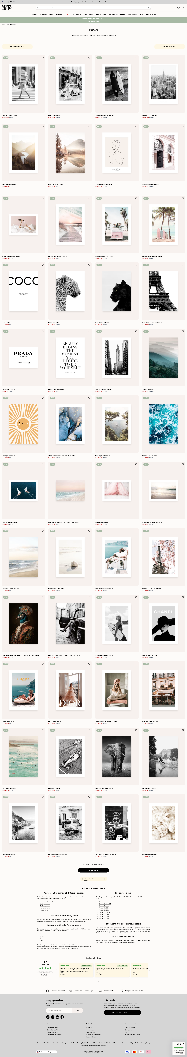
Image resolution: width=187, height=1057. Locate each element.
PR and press (90, 1030)
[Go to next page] (105, 879)
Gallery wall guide (52, 1028)
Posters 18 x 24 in (104, 910)
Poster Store (5, 24)
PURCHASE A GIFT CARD (124, 1012)
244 (101, 879)
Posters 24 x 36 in (104, 916)
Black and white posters (47, 902)
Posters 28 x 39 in (104, 918)
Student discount (91, 1037)
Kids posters (44, 910)
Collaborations (90, 1032)
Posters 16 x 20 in (104, 908)
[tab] (178, 8)
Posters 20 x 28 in (104, 914)
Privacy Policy (145, 1043)
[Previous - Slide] (56, 970)
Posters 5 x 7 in (103, 902)
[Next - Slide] (149, 970)
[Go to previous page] (82, 879)
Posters (13, 24)
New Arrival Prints (52, 1032)
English (12, 2)
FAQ (126, 1032)
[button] (178, 1048)
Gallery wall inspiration (54, 1035)
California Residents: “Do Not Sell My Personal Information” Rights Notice (116, 1043)
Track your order (130, 1028)
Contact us (128, 1030)
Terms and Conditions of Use (46, 1043)
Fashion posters (45, 906)
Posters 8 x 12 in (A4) (105, 904)
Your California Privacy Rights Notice (79, 1043)
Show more (93, 870)
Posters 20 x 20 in (104, 912)
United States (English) (46, 1052)
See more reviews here (93, 982)
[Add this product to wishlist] (42, 57)
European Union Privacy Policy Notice (94, 1045)
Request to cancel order (132, 1035)
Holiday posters (45, 908)
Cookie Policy (61, 1043)
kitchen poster (81, 921)
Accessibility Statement (93, 1035)
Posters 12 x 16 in (104, 906)
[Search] (149, 8)
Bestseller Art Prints (53, 1030)
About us (89, 1028)
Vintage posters (45, 904)
